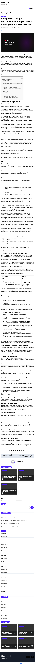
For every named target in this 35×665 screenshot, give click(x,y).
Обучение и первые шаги (9, 81)
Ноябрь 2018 (4, 583)
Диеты (3, 601)
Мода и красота (4, 607)
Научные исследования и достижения (10, 84)
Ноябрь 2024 (4, 539)
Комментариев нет (17, 27)
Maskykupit (6, 2)
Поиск (4, 504)
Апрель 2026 (4, 536)
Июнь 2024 (4, 552)
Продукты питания (5, 612)
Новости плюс (4, 610)
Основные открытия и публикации (10, 87)
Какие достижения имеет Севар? (11, 92)
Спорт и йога (4, 618)
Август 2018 (4, 591)
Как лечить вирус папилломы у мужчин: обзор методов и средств (13, 526)
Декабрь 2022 (4, 580)
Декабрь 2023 (4, 569)
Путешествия (4, 615)
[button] (21, 78)
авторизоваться (19, 500)
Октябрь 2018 (4, 586)
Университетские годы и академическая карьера (13, 83)
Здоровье (4, 604)
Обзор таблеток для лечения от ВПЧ (8, 517)
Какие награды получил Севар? (11, 96)
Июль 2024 (4, 550)
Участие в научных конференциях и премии (12, 88)
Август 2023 (4, 577)
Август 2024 (4, 547)
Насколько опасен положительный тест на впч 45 (10, 523)
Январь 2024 (4, 566)
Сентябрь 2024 (5, 544)
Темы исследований (8, 86)
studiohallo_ (20, 461)
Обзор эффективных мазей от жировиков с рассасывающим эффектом (14, 520)
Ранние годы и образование (8, 79)
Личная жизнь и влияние (7, 90)
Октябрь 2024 (4, 541)
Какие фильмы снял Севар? (11, 95)
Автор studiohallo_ (6, 27)
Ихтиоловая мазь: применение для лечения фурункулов (9, 477)
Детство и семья (7, 80)
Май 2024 (4, 555)
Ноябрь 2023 (4, 572)
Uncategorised (3, 16)
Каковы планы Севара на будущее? (12, 97)
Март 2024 (4, 561)
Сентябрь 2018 (4, 588)
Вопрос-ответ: (5, 91)
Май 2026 (4, 533)
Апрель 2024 (4, 558)
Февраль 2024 (4, 563)
